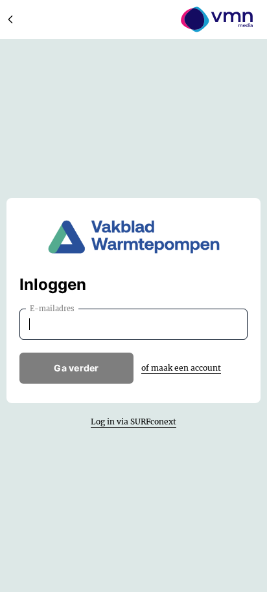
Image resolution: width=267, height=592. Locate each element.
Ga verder (76, 367)
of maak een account (181, 368)
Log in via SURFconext (133, 421)
